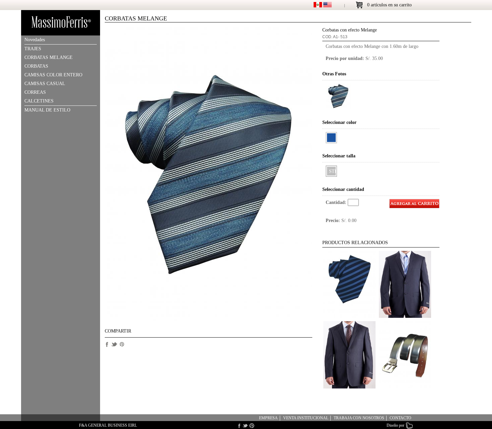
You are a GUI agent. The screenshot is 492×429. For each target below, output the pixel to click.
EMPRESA (268, 418)
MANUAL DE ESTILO (47, 110)
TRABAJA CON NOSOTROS (359, 418)
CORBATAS (36, 66)
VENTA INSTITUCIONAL (305, 418)
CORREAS (35, 92)
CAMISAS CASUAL (44, 83)
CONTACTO (400, 418)
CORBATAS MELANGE (48, 57)
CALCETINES (39, 100)
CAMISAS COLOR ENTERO (53, 74)
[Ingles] (327, 5)
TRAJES (32, 48)
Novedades (34, 39)
